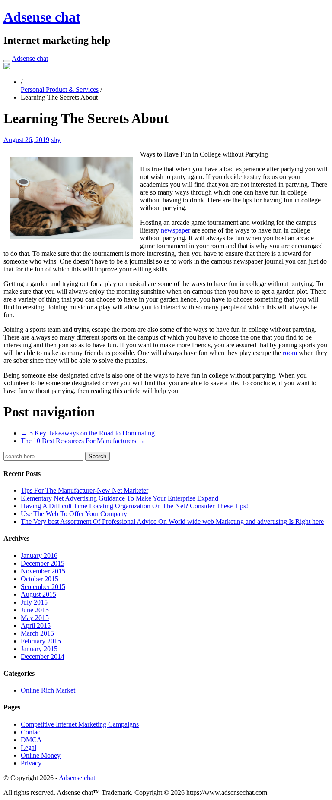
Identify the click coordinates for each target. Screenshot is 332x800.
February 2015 (41, 641)
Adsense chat (41, 17)
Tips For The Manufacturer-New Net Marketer (84, 490)
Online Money (41, 755)
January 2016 (39, 555)
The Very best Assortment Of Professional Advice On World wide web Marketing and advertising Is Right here (172, 521)
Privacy (31, 763)
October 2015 (39, 579)
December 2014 (42, 656)
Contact (31, 732)
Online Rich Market (48, 690)
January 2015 (39, 648)
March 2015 (37, 633)
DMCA (31, 739)
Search (97, 456)
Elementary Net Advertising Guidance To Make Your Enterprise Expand (119, 498)
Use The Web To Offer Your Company (74, 513)
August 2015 (38, 594)
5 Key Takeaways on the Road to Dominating (88, 433)
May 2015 (35, 617)
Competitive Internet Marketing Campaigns (80, 724)
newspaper (175, 230)
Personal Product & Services (60, 89)
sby (56, 139)
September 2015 (43, 586)
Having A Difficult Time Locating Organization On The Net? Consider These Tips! (134, 506)
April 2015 (36, 625)
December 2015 (42, 563)
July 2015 (34, 602)
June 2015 (35, 610)
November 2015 (43, 571)
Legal (28, 747)
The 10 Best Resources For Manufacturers (83, 440)
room (290, 352)
